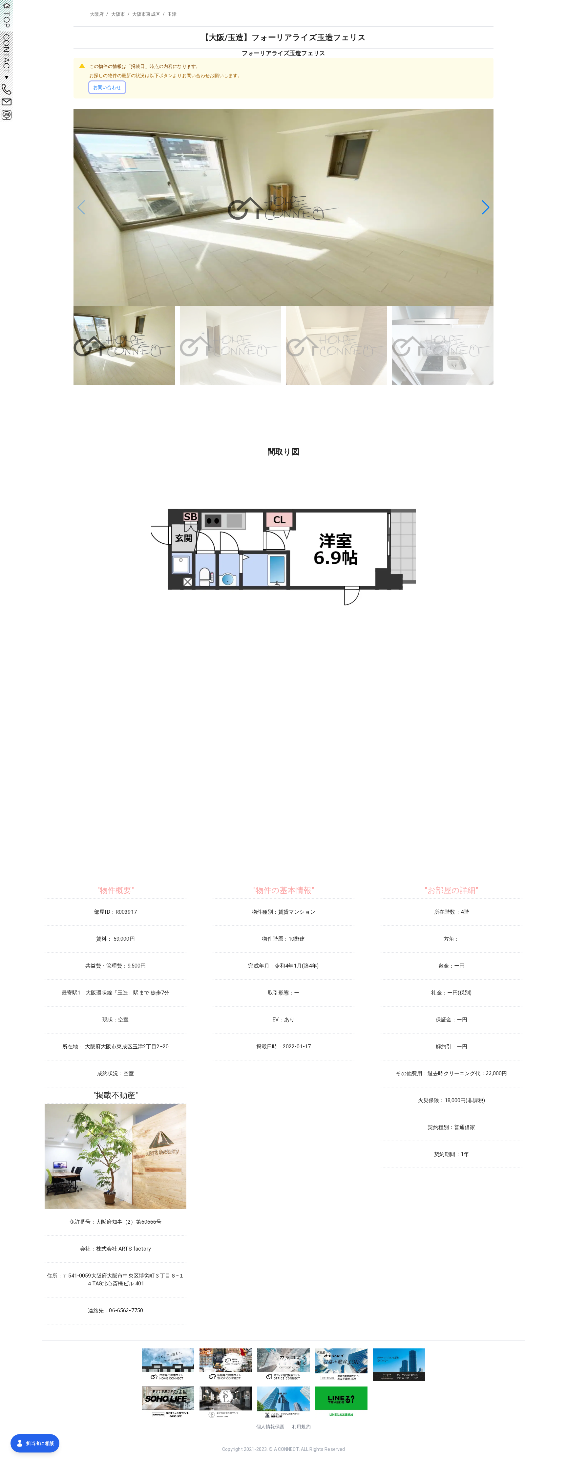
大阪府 (97, 14)
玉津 (172, 14)
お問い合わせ (107, 87)
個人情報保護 (270, 1426)
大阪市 (118, 14)
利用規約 (301, 1426)
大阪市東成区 (146, 14)
